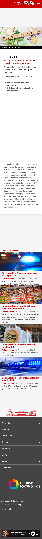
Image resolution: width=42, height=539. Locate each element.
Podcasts (6, 423)
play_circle (33, 533)
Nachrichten (7, 436)
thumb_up (37, 533)
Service (5, 442)
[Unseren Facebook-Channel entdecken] (5, 509)
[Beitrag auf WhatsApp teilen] (11, 57)
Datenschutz (18, 501)
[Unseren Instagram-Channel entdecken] (9, 509)
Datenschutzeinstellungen (12, 505)
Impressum (5, 501)
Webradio (6, 429)
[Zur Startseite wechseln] (7, 4)
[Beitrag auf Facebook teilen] (15, 57)
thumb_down (29, 533)
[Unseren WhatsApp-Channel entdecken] (2, 509)
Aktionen (6, 449)
